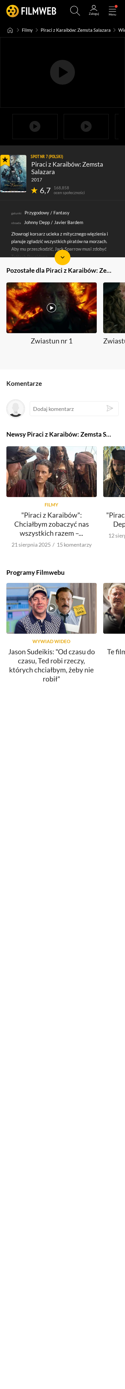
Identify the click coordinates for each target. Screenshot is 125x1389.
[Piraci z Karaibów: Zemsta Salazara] (13, 173)
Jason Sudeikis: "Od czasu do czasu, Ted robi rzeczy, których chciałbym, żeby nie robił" (51, 665)
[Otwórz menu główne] (112, 11)
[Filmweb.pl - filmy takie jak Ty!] (31, 11)
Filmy (27, 30)
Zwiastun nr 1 (52, 341)
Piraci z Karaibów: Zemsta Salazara (76, 30)
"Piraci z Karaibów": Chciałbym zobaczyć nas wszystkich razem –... (51, 524)
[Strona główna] (10, 30)
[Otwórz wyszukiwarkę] (75, 11)
